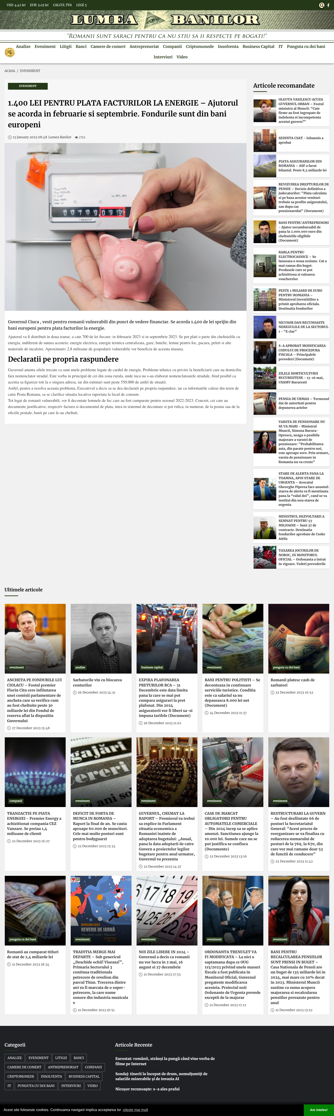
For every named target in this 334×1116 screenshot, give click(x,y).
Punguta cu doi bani (306, 46)
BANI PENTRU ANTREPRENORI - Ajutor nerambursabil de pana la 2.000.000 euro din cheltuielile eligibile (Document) (304, 231)
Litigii (66, 46)
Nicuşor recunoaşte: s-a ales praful (147, 1089)
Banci (81, 46)
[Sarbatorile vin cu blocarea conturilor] (101, 639)
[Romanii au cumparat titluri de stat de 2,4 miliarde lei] (35, 911)
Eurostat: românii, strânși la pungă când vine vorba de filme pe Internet (165, 1061)
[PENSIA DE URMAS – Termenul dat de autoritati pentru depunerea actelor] (265, 403)
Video (182, 56)
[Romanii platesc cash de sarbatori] (298, 639)
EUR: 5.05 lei (39, 5)
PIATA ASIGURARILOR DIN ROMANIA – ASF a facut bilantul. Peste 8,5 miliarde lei (303, 165)
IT (281, 46)
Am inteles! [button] (319, 1110)
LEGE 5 (81, 5)
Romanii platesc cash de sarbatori (293, 682)
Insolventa (228, 46)
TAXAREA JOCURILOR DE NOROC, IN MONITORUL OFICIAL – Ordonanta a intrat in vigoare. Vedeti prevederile (302, 557)
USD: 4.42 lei (16, 5)
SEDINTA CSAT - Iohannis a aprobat (301, 140)
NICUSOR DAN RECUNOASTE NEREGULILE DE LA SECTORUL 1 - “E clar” (304, 327)
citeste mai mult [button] (135, 1110)
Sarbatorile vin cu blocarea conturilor (97, 682)
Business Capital (258, 46)
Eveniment (45, 46)
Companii (172, 46)
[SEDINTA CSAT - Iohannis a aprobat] (265, 140)
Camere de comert (108, 46)
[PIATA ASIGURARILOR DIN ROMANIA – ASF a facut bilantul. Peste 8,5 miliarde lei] (265, 166)
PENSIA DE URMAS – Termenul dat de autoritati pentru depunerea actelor (304, 403)
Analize (23, 46)
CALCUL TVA (62, 5)
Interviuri (163, 56)
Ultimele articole (23, 590)
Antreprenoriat (144, 46)
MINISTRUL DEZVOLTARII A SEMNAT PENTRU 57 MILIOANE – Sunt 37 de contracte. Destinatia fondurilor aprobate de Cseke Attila (302, 527)
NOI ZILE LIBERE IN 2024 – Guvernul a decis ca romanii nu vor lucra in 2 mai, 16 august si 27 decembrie (164, 960)
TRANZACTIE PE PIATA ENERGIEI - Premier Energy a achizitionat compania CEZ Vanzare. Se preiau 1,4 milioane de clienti (34, 823)
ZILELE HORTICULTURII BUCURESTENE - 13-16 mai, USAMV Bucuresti (301, 377)
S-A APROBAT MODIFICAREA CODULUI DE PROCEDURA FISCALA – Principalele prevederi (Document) (302, 352)
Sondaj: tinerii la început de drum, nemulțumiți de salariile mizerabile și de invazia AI (161, 1076)
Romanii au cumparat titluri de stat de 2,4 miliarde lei (32, 954)
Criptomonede (200, 46)
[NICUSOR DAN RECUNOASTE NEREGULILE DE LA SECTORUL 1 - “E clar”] (265, 327)
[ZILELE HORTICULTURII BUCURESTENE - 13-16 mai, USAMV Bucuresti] (265, 378)
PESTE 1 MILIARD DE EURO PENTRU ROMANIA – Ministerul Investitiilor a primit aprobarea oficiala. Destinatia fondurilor (300, 299)
